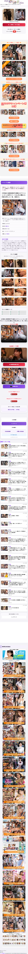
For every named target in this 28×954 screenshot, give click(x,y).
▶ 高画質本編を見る (14, 364)
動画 (14, 31)
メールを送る (2, 953)
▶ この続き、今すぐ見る (14, 24)
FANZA (7, 233)
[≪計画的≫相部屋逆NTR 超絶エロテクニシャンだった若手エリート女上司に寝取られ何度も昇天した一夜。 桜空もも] (14, 394)
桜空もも (7, 226)
